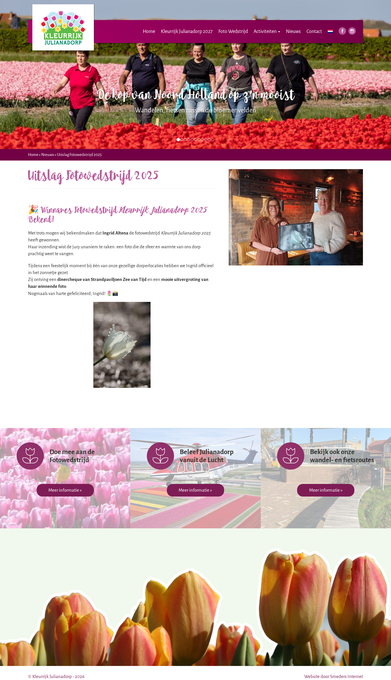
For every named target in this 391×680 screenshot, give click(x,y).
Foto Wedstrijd (233, 31)
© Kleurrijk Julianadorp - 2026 (56, 676)
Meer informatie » (65, 490)
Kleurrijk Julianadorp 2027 (187, 31)
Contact (314, 31)
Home (149, 31)
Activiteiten (265, 31)
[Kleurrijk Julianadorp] (63, 7)
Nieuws (293, 31)
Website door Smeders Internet (333, 676)
